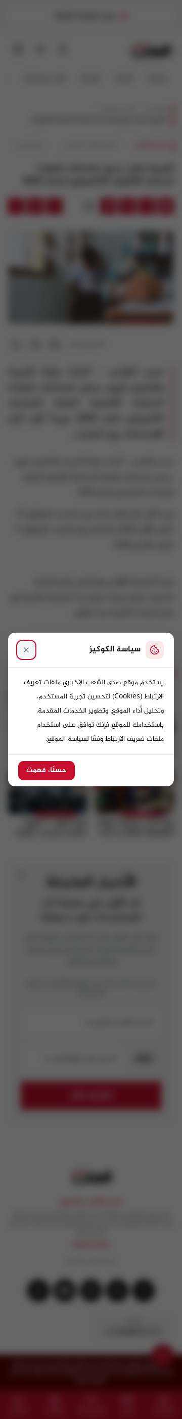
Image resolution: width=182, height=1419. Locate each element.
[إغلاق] (26, 650)
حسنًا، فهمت (46, 771)
